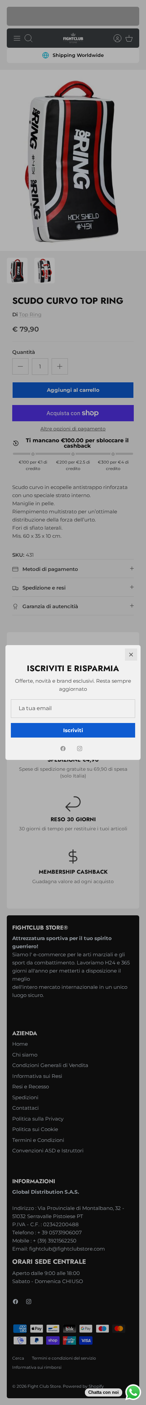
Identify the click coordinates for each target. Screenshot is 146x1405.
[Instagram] (79, 748)
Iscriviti (73, 730)
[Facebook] (63, 748)
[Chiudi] (131, 654)
